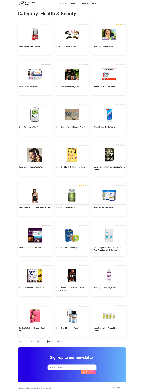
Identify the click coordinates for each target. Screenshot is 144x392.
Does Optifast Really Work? (104, 207)
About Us (74, 4)
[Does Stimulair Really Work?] (72, 202)
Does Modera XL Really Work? (105, 87)
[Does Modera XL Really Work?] (109, 81)
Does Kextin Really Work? (29, 87)
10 (39, 341)
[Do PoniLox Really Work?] (72, 41)
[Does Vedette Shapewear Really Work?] (34, 202)
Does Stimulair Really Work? (67, 207)
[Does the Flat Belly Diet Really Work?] (72, 162)
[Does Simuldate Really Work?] (34, 242)
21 (45, 341)
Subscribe (89, 372)
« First (32, 341)
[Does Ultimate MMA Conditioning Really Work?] (109, 162)
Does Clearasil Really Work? (104, 127)
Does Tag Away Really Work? (105, 46)
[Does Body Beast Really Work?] (72, 81)
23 (52, 341)
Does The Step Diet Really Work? (32, 288)
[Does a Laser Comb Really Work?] (34, 162)
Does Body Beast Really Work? (68, 87)
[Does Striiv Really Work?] (34, 121)
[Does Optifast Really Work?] (109, 202)
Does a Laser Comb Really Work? (32, 167)
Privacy (94, 4)
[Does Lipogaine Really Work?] (109, 282)
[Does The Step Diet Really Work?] (34, 282)
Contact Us (85, 4)
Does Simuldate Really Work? (30, 248)
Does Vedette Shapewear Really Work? (34, 207)
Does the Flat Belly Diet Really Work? (71, 167)
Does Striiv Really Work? (28, 127)
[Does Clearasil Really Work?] (109, 121)
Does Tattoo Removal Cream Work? (70, 127)
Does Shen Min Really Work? (67, 328)
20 (42, 341)
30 (59, 341)
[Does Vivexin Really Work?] (34, 41)
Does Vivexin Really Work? (29, 46)
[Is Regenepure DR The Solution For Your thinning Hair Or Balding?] (109, 242)
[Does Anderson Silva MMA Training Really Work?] (72, 282)
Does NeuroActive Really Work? (68, 248)
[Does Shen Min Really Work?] (72, 323)
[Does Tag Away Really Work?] (109, 41)
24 (55, 341)
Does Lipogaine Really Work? (105, 288)
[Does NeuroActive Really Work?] (72, 242)
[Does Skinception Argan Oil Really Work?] (109, 323)
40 (62, 341)
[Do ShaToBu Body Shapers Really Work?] (34, 323)
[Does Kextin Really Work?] (34, 81)
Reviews (63, 4)
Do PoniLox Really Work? (66, 46)
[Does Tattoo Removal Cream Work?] (72, 121)
